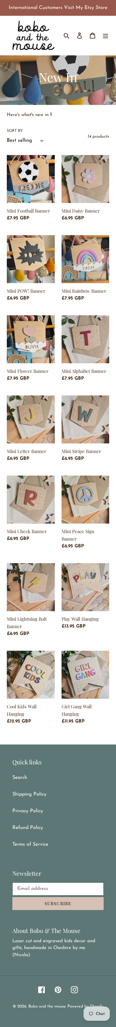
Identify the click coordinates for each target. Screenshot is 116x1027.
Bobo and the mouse (47, 1006)
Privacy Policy (27, 811)
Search (19, 777)
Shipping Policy (29, 794)
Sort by (15, 131)
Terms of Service (30, 844)
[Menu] (105, 35)
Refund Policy (27, 827)
